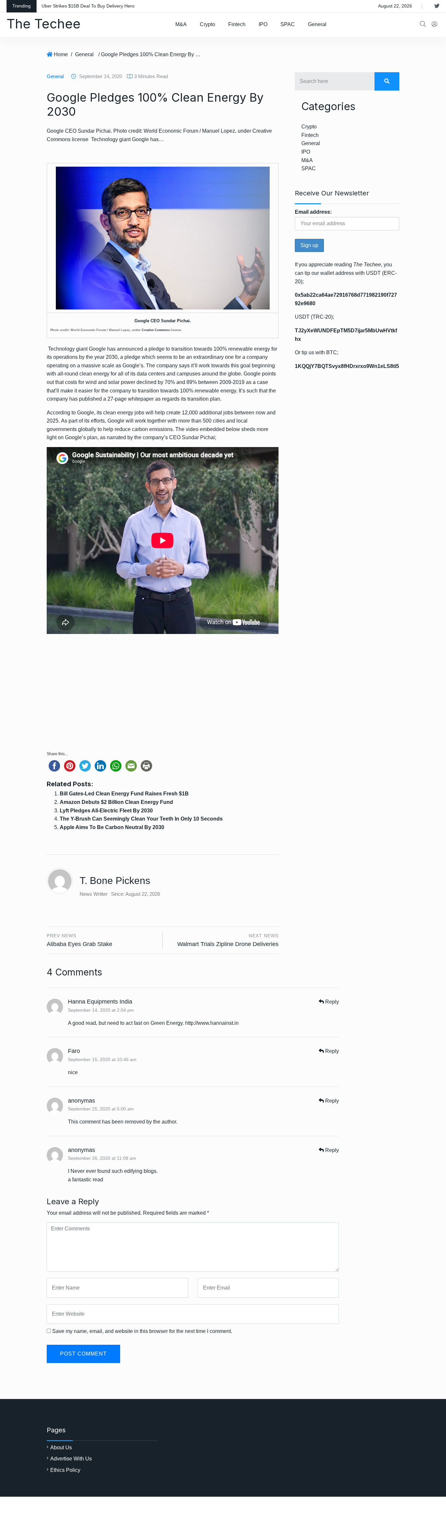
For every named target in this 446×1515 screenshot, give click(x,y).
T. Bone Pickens (115, 880)
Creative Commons (156, 330)
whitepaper (141, 399)
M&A (181, 24)
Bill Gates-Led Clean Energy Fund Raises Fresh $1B (124, 793)
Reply (331, 1002)
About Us (61, 1447)
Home (61, 54)
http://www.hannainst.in (212, 1023)
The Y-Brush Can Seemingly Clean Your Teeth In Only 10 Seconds (141, 819)
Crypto (207, 24)
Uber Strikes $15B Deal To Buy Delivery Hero (88, 5)
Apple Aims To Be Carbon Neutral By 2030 (112, 827)
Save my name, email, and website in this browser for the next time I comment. (142, 1331)
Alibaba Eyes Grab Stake (79, 944)
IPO (263, 24)
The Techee (44, 24)
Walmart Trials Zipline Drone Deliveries (228, 944)
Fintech (237, 24)
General (317, 24)
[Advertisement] (163, 695)
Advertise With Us (71, 1458)
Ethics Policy (65, 1470)
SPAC (287, 24)
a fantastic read (85, 1179)
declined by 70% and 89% (166, 382)
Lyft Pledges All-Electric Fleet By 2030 (106, 810)
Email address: (313, 212)
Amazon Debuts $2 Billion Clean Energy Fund (116, 802)
